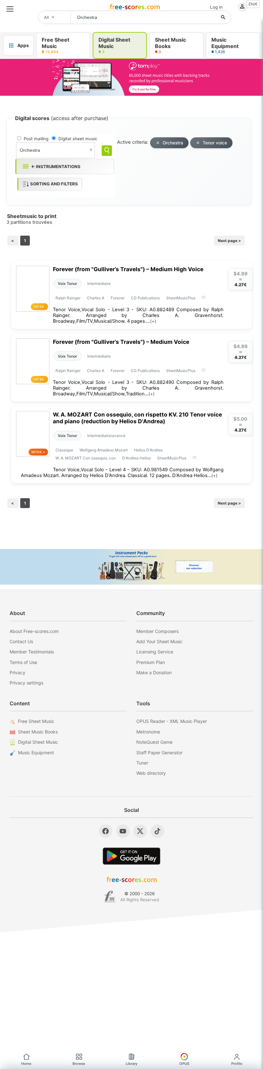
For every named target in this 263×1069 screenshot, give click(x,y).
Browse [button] (78, 1063)
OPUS (184, 1063)
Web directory (151, 773)
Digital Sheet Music (38, 742)
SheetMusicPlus (180, 298)
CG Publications (145, 298)
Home (26, 1063)
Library (131, 1063)
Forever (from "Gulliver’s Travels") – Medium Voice (121, 341)
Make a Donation (154, 672)
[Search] (107, 150)
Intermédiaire (99, 283)
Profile (236, 1063)
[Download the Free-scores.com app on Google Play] (131, 855)
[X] (140, 831)
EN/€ (253, 4)
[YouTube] (123, 831)
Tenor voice (215, 142)
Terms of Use (23, 662)
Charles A (95, 298)
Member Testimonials (32, 651)
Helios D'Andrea (148, 450)
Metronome (148, 731)
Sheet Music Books (38, 731)
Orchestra (173, 142)
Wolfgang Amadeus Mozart (104, 450)
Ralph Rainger (68, 298)
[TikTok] (157, 831)
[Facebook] (105, 831)
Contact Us (21, 641)
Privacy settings (26, 682)
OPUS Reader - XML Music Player (171, 721)
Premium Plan (150, 662)
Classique (64, 450)
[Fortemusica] (109, 897)
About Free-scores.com (34, 631)
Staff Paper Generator (159, 752)
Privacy (17, 672)
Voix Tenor (67, 283)
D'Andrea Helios (136, 458)
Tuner (142, 762)
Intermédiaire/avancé (106, 435)
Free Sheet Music (36, 721)
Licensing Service (154, 651)
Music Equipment (36, 752)
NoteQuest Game (154, 742)
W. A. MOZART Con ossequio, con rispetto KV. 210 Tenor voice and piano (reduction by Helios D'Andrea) (137, 418)
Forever (117, 298)
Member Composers (157, 631)
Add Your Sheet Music (159, 641)
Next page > (229, 240)
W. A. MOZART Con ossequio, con (85, 458)
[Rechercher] (223, 17)
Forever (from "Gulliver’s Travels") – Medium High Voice (128, 269)
